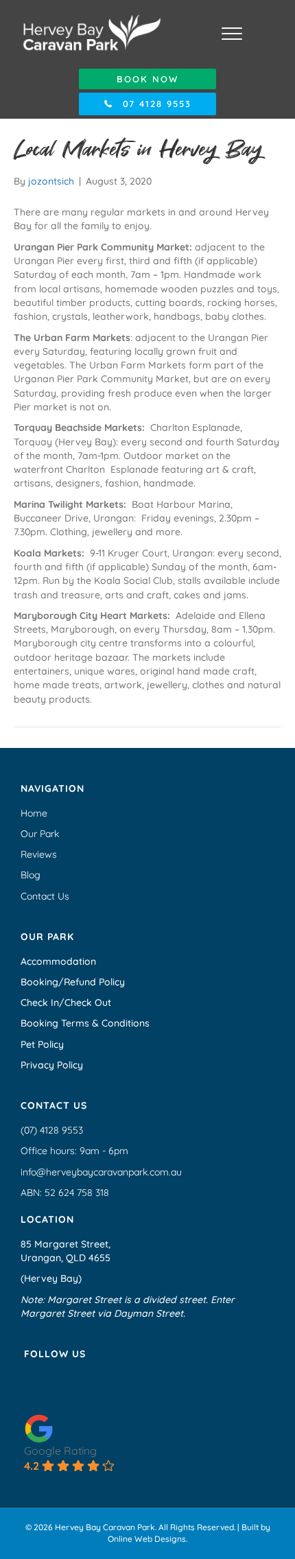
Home (34, 813)
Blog (30, 875)
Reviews (39, 854)
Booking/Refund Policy (73, 982)
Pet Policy (42, 1044)
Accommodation (58, 961)
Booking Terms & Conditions (85, 1023)
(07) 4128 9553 (52, 1130)
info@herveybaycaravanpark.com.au (101, 1172)
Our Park (40, 834)
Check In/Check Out (66, 1002)
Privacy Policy (52, 1065)
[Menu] (232, 34)
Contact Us (45, 896)
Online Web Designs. (147, 1539)
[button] (147, 79)
